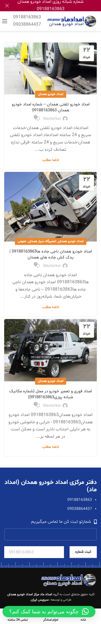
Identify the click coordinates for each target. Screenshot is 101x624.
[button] (49, 611)
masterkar (52, 118)
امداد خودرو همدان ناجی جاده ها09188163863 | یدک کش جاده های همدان (51, 254)
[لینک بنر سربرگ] (59, 5)
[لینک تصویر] (69, 580)
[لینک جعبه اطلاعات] (27, 21)
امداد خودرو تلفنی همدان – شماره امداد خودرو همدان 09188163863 (50, 107)
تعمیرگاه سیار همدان (42, 241)
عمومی (22, 241)
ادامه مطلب (50, 160)
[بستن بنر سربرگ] (7, 5)
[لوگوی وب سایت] (72, 21)
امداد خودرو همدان (50, 94)
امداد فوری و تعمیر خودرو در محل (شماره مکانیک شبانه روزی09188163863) (50, 394)
